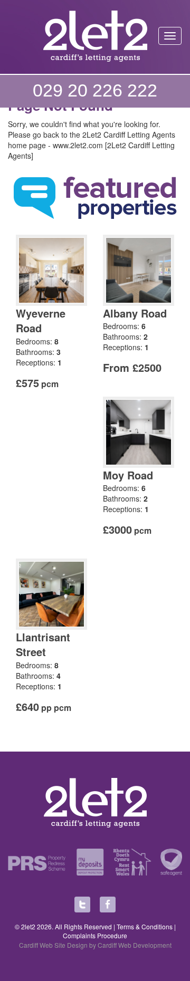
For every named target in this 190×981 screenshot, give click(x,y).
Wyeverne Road (40, 320)
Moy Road (128, 475)
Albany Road (135, 313)
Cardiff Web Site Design (53, 944)
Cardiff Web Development (135, 944)
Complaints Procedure (95, 935)
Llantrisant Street (43, 644)
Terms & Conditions (145, 926)
